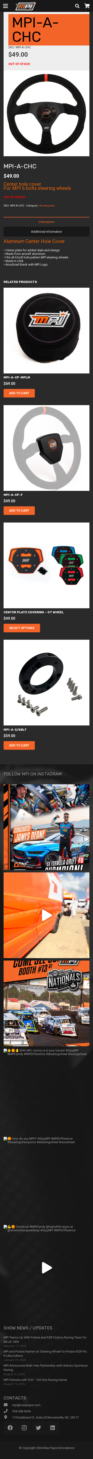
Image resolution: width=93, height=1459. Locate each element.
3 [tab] (49, 149)
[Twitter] (38, 1427)
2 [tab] (44, 149)
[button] (19, 393)
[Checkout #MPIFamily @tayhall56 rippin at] (46, 1268)
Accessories (47, 205)
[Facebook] (10, 1427)
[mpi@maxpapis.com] (8, 1405)
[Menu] (5, 6)
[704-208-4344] (8, 1411)
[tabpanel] (46, 113)
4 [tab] (53, 149)
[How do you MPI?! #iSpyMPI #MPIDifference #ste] (46, 1180)
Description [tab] (47, 222)
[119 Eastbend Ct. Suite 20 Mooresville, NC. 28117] (8, 1417)
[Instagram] (24, 1427)
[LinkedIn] (52, 1427)
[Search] (77, 6)
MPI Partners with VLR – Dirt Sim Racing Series (35, 1380)
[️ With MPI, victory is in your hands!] (46, 1091)
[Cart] (87, 6)
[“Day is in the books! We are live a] (46, 915)
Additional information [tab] (46, 231)
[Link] (25, 6)
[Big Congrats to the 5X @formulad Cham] (46, 827)
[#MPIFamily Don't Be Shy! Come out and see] (46, 1003)
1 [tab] (39, 149)
